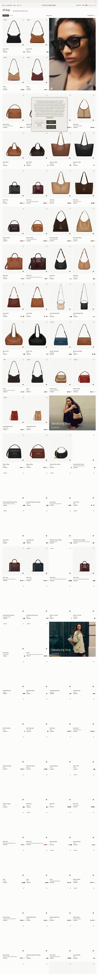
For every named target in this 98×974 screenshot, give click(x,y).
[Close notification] (95, 1)
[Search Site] (20, 5)
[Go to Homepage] (49, 5)
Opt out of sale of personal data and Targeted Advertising (39, 124)
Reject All (51, 122)
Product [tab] (6, 15)
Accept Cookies (51, 127)
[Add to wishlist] (23, 20)
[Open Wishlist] (93, 5)
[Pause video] (51, 88)
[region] (49, 114)
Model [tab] (11, 15)
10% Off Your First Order (47, 1)
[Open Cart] (95, 5)
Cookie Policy (49, 117)
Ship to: (85, 5)
